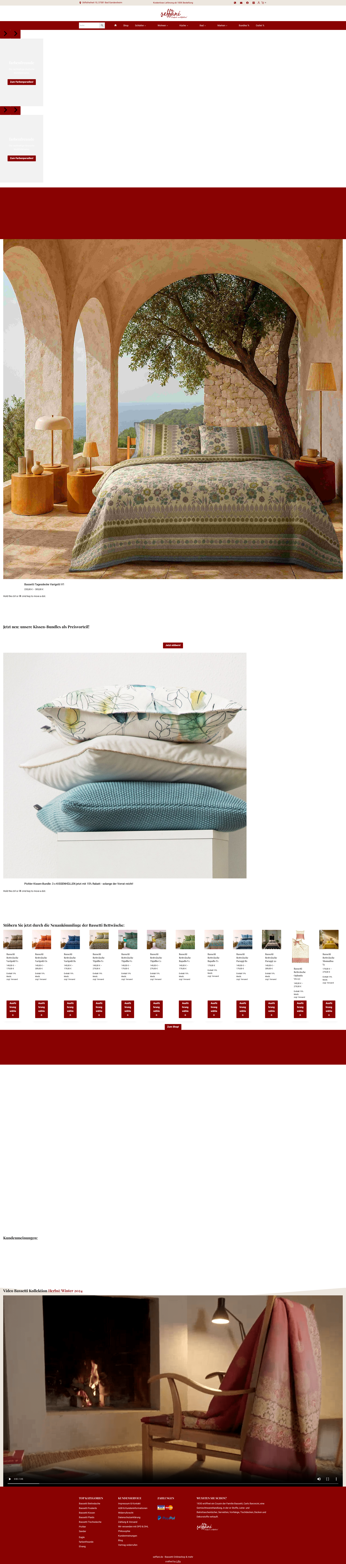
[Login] (258, 3)
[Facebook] (247, 2)
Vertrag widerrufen (127, 1545)
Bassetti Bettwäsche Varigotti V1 (7, 957)
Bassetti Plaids (105, 906)
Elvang (164, 1190)
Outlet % (260, 25)
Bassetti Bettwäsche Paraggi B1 (237, 957)
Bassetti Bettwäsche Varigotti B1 (65, 957)
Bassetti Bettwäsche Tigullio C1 (151, 957)
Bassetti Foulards (88, 1508)
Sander (82, 1531)
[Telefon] (235, 2)
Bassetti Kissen (59, 906)
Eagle (82, 1537)
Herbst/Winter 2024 (65, 1290)
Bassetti (147, 185)
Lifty (178, 1561)
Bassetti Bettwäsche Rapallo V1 (180, 957)
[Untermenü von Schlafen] (151, 25)
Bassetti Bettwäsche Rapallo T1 (208, 957)
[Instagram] (253, 2)
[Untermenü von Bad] (211, 25)
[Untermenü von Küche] (193, 25)
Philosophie (124, 1531)
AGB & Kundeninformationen (132, 1508)
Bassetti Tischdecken (180, 1233)
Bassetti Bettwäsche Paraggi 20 (266, 957)
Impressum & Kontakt (129, 1503)
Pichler (82, 1526)
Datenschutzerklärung (129, 1517)
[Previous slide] (5, 34)
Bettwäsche (14, 900)
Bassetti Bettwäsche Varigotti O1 (36, 957)
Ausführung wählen (7, 1009)
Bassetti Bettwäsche (142, 906)
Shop (126, 25)
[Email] (241, 2)
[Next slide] (15, 34)
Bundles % (244, 25)
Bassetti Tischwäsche (80, 906)
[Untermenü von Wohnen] (173, 25)
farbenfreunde (200, 1190)
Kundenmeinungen (127, 1535)
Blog (120, 1540)
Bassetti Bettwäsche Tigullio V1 (122, 957)
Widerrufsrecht (125, 1512)
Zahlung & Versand (127, 1522)
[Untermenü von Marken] (232, 25)
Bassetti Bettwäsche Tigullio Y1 (94, 957)
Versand (9, 979)
